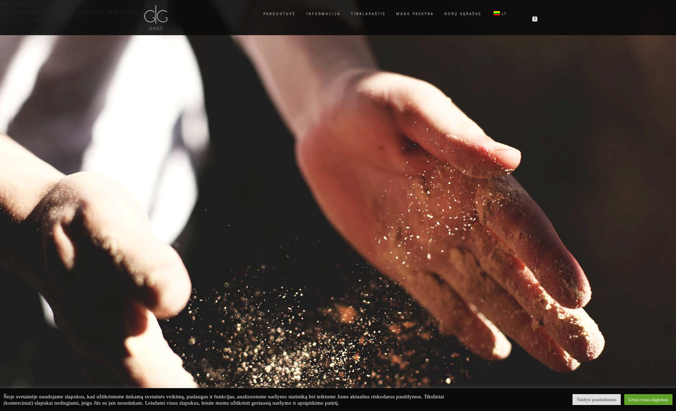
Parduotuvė (279, 14)
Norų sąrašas (462, 14)
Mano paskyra (415, 14)
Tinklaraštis (368, 14)
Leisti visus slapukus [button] (648, 399)
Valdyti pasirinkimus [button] (596, 399)
